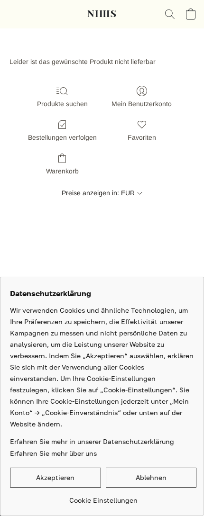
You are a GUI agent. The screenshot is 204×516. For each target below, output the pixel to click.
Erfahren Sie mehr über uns (53, 453)
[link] (103, 497)
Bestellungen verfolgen (62, 137)
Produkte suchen (62, 104)
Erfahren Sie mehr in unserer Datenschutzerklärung (92, 441)
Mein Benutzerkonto (141, 104)
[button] (102, 14)
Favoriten (142, 137)
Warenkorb (62, 171)
